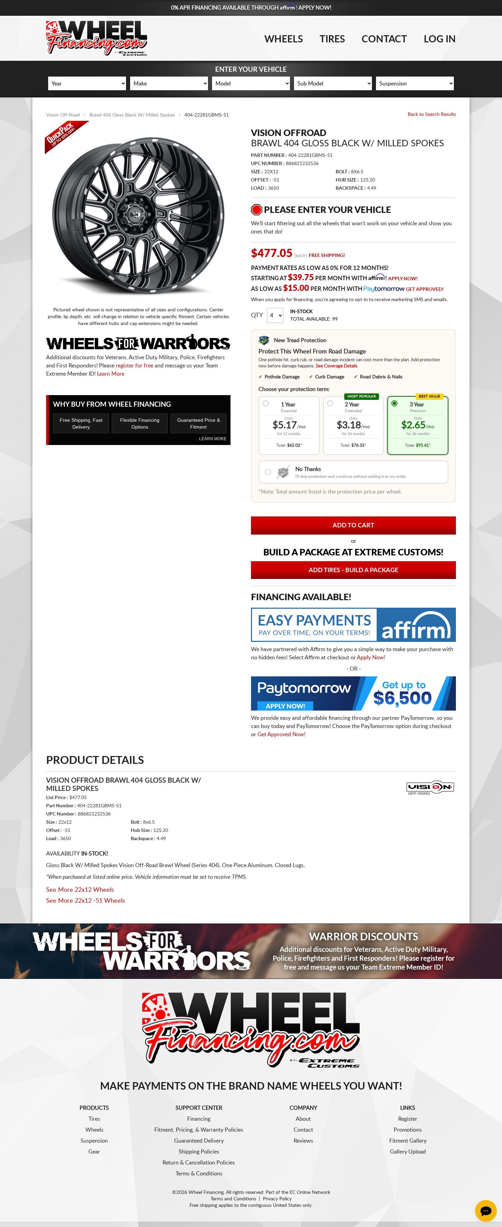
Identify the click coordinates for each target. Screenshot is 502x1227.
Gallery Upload (408, 1152)
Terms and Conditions (233, 1199)
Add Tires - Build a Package (353, 570)
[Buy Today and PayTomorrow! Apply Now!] (353, 695)
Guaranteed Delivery (199, 1141)
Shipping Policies (199, 1152)
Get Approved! (425, 289)
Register (407, 1119)
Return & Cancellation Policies (199, 1162)
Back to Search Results (432, 114)
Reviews (303, 1141)
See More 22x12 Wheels (80, 890)
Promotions (408, 1130)
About (303, 1119)
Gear (94, 1152)
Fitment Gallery (408, 1141)
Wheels (283, 39)
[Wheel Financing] (251, 1030)
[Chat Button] (486, 1211)
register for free (134, 365)
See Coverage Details (337, 366)
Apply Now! (403, 279)
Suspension (94, 1141)
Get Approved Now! (281, 734)
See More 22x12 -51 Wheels (85, 901)
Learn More (110, 374)
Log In (440, 39)
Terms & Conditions (199, 1173)
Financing (198, 1119)
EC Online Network (310, 1192)
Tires (332, 39)
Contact (384, 39)
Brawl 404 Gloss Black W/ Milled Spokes (132, 115)
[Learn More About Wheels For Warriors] (251, 951)
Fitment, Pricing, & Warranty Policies (198, 1130)
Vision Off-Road (63, 115)
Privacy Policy (277, 1199)
